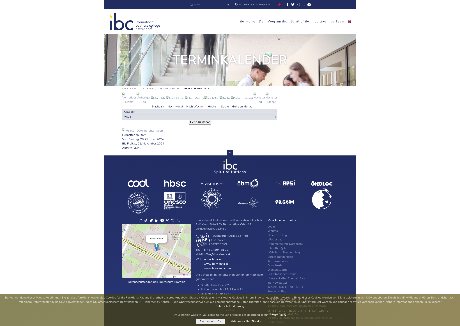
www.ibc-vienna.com (217, 268)
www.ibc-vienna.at (216, 264)
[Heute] (211, 98)
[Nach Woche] (194, 98)
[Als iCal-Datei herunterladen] (142, 130)
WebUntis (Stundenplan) (284, 252)
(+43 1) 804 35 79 (216, 250)
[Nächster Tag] (259, 98)
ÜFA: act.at (275, 240)
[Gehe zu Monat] (242, 98)
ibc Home (248, 21)
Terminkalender (169, 88)
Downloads (275, 265)
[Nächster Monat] (271, 98)
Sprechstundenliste (280, 257)
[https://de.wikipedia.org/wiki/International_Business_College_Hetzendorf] (173, 220)
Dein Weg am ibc (273, 21)
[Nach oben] (230, 152)
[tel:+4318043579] (178, 220)
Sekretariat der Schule (282, 274)
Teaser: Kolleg (277, 291)
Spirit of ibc (300, 21)
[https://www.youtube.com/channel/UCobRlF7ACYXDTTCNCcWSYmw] (162, 220)
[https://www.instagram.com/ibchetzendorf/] (140, 220)
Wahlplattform (277, 270)
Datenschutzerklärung (142, 282)
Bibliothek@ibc (277, 248)
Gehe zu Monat (200, 122)
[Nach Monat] (175, 98)
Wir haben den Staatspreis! (254, 4)
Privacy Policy (277, 315)
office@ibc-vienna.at (217, 254)
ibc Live (320, 21)
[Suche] (225, 98)
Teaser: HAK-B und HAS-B (285, 287)
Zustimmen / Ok (210, 321)
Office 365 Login (278, 235)
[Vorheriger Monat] (129, 98)
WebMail (273, 231)
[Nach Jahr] (158, 98)
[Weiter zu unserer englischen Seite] (349, 21)
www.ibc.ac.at (213, 259)
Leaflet (170, 276)
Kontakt (180, 282)
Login (228, 4)
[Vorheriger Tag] (143, 98)
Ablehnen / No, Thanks (245, 321)
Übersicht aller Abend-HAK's (287, 278)
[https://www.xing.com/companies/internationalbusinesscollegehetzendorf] (167, 220)
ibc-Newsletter (277, 283)
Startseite (129, 88)
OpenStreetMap (183, 276)
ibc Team (337, 21)
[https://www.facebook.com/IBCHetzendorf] (135, 220)
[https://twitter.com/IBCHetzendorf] (151, 220)
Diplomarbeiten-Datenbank (285, 244)
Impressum (166, 282)
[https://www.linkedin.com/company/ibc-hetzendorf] (156, 220)
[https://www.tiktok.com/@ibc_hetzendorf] (146, 220)
